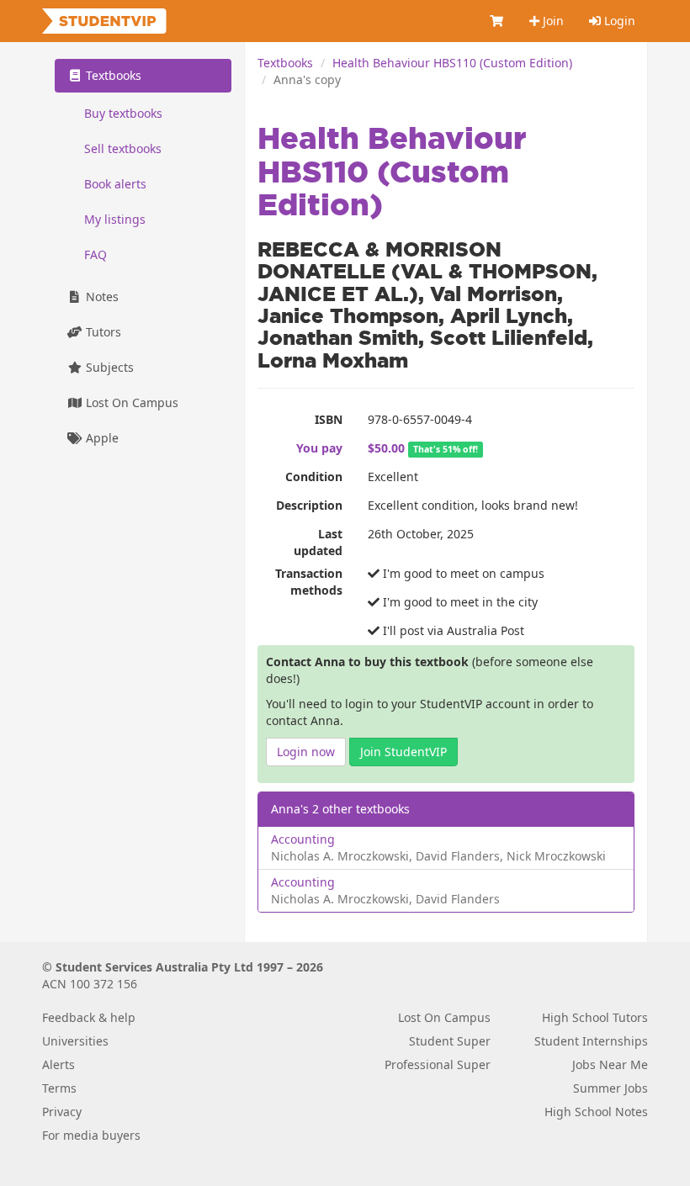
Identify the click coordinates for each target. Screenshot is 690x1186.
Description (309, 505)
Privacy (62, 1112)
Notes (100, 296)
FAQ (95, 254)
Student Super (450, 1041)
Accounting (303, 839)
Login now (306, 752)
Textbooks (285, 63)
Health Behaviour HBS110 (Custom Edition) (452, 63)
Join (551, 21)
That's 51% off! (445, 449)
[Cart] (497, 21)
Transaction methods (308, 581)
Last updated (318, 542)
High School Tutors (595, 1017)
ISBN (328, 419)
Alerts (58, 1064)
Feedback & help (88, 1017)
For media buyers (91, 1135)
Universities (75, 1041)
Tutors (101, 332)
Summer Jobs (610, 1088)
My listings (115, 219)
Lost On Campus (130, 402)
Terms (59, 1088)
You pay (319, 448)
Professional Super (438, 1064)
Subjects (108, 367)
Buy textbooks (123, 113)
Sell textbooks (123, 148)
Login (618, 21)
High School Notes (596, 1112)
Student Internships (591, 1041)
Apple (100, 438)
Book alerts (115, 184)
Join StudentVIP (403, 752)
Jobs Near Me (610, 1064)
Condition (313, 476)
